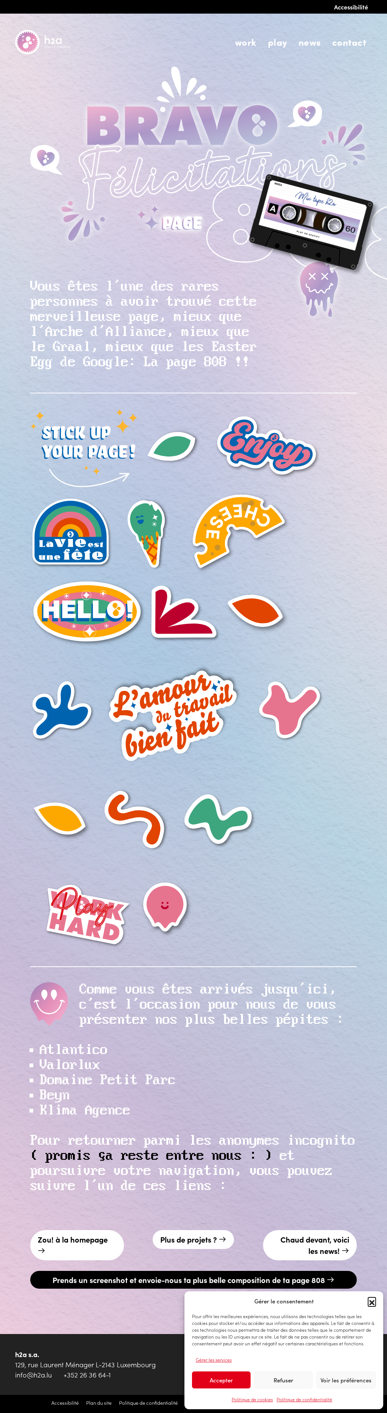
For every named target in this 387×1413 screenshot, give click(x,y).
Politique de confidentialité (304, 1399)
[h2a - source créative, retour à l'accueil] (52, 42)
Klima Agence (85, 1110)
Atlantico (74, 1050)
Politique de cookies (252, 1399)
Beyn (55, 1095)
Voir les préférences (346, 1380)
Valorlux (70, 1065)
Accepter (221, 1380)
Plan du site (98, 1402)
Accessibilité (351, 7)
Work (246, 42)
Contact (349, 42)
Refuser (283, 1380)
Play (277, 42)
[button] (372, 1301)
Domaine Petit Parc (108, 1080)
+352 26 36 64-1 (87, 1374)
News (310, 42)
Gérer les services (214, 1359)
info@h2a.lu (33, 1374)
